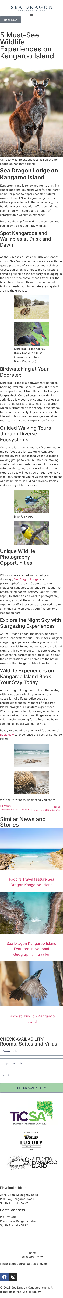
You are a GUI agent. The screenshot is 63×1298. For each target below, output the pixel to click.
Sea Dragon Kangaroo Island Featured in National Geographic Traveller (31, 949)
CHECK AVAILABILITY (31, 1088)
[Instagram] (13, 1277)
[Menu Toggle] (31, 14)
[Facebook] (4, 1277)
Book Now (7, 734)
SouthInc (47, 1291)
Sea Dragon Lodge (26, 579)
